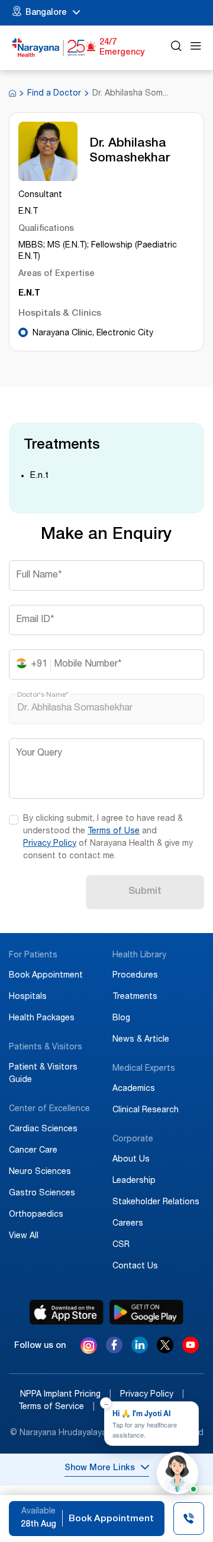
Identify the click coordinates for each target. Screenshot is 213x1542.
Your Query (39, 754)
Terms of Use (114, 831)
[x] (165, 1350)
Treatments (134, 997)
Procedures (135, 976)
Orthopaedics (36, 1215)
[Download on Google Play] (146, 1312)
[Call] (188, 1520)
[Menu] (196, 48)
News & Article (140, 1040)
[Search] (176, 48)
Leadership (134, 1181)
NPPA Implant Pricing (65, 1395)
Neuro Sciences (40, 1172)
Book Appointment (46, 976)
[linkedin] (139, 1350)
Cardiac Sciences (43, 1129)
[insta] (88, 1348)
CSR (121, 1245)
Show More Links (99, 1468)
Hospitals (28, 997)
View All (23, 1236)
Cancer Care (33, 1151)
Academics (133, 1089)
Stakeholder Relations (155, 1202)
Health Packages (42, 1018)
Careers (127, 1224)
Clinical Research (145, 1110)
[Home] (49, 47)
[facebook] (114, 1350)
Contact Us (135, 1266)
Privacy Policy (49, 844)
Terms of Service (56, 1407)
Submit (145, 892)
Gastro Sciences (42, 1193)
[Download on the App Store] (67, 1312)
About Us (131, 1160)
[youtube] (190, 1350)
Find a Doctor (54, 94)
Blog (121, 1018)
